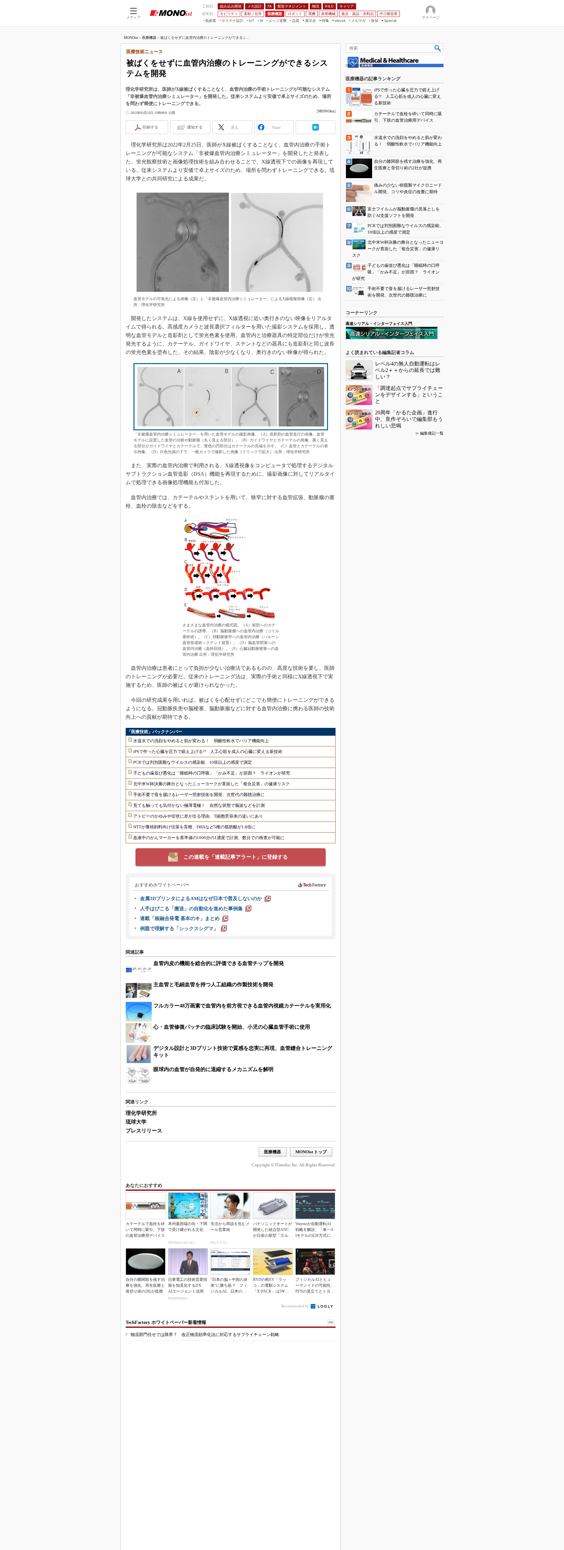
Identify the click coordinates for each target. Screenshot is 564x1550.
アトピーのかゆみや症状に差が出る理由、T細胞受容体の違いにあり (198, 816)
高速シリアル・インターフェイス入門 (379, 323)
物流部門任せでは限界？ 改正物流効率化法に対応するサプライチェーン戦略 (205, 1334)
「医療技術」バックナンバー (154, 731)
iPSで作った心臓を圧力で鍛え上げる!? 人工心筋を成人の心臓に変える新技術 (207, 751)
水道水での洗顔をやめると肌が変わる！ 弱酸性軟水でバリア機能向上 (201, 740)
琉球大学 (136, 1122)
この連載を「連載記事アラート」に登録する (235, 857)
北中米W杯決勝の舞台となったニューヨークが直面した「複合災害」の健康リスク (211, 783)
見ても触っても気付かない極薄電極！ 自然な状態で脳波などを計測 (199, 805)
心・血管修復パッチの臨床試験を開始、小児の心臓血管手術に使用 (231, 1027)
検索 (438, 48)
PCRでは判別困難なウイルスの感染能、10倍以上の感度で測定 (192, 762)
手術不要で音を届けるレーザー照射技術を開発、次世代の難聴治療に (199, 794)
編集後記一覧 (432, 433)
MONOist (131, 37)
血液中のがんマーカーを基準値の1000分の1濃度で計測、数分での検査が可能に (209, 837)
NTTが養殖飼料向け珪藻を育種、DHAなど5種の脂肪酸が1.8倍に (194, 826)
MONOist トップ (311, 1151)
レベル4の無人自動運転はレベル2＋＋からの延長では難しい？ (407, 370)
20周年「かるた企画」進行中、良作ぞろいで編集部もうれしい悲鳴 (409, 419)
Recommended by (295, 1306)
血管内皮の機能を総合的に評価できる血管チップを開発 (218, 963)
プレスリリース (144, 1130)
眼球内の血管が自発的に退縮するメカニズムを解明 (213, 1069)
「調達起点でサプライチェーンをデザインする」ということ (409, 394)
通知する (195, 127)
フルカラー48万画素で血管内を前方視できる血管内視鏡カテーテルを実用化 (242, 1005)
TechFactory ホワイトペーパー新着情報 (166, 1322)
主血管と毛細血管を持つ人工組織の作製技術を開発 (213, 984)
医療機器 (149, 37)
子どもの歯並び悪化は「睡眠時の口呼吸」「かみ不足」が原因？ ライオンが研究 (211, 773)
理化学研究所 (141, 1113)
